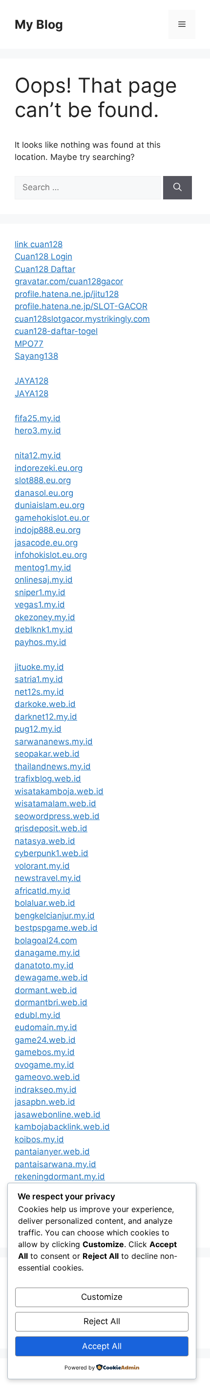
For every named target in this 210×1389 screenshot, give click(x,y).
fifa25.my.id (38, 418)
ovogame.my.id (44, 1065)
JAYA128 (31, 381)
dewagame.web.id (51, 977)
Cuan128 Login (43, 256)
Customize (102, 1297)
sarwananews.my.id (54, 741)
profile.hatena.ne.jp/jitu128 (67, 294)
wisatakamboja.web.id (59, 791)
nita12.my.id (38, 455)
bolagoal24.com (46, 940)
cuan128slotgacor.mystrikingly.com (82, 319)
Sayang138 (36, 356)
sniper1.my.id (40, 592)
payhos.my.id (40, 642)
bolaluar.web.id (45, 903)
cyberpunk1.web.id (51, 853)
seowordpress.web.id (57, 816)
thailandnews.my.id (53, 766)
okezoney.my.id (45, 617)
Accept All (102, 1346)
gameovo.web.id (47, 1077)
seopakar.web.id (47, 754)
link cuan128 (39, 244)
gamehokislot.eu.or (52, 518)
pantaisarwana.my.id (55, 1164)
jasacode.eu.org (46, 543)
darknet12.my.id (46, 717)
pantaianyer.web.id (52, 1151)
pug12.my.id (38, 729)
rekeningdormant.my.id (60, 1176)
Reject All (102, 1321)
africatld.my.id (42, 891)
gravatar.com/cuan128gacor (69, 281)
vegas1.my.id (40, 604)
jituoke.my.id (39, 667)
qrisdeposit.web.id (51, 828)
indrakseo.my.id (46, 1090)
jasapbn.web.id (45, 1102)
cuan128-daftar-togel (56, 331)
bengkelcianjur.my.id (55, 915)
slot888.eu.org (43, 480)
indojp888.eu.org (48, 530)
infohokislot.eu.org (51, 555)
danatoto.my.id (44, 965)
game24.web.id (45, 1040)
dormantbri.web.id (51, 1002)
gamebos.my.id (45, 1052)
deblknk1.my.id (44, 629)
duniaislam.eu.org (49, 505)
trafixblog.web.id (48, 778)
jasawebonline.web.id (58, 1114)
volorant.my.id (42, 866)
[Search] (177, 187)
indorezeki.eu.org (49, 468)
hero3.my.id (38, 430)
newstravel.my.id (48, 878)
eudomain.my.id (46, 1027)
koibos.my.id (39, 1139)
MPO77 (29, 344)
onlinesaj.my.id (44, 580)
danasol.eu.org (44, 493)
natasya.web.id (45, 841)
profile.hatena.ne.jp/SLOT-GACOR (81, 306)
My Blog (39, 24)
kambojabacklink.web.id (62, 1127)
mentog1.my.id (43, 567)
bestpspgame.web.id (56, 928)
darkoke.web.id (45, 704)
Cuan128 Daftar (45, 269)
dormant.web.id (46, 990)
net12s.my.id (39, 692)
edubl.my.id (38, 1015)
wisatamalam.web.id (55, 803)
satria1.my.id (39, 679)
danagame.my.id (47, 953)
